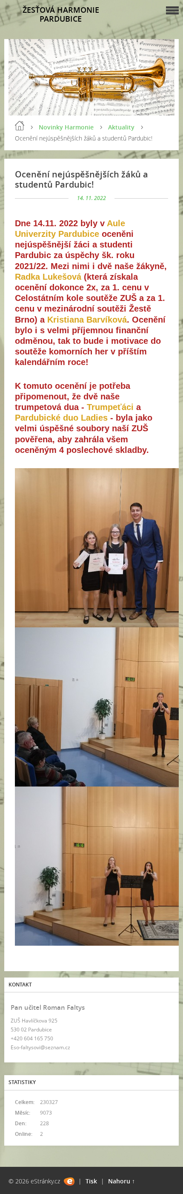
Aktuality (121, 127)
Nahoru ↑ (121, 1181)
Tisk (91, 1181)
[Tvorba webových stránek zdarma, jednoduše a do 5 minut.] (69, 1181)
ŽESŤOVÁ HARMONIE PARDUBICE (61, 14)
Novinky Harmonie (66, 127)
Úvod (19, 126)
